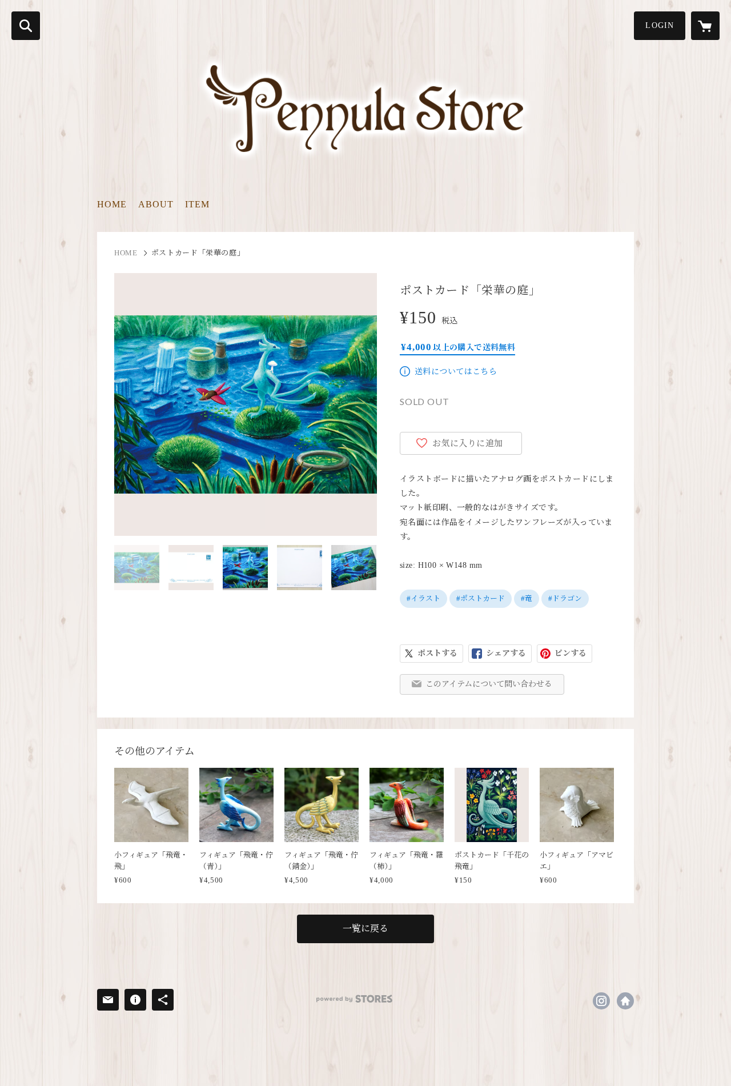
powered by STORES (354, 999)
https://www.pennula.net (625, 1000)
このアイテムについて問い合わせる (488, 684)
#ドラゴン (565, 598)
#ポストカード (480, 598)
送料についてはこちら (456, 371)
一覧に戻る (365, 928)
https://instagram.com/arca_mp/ (601, 1000)
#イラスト (423, 598)
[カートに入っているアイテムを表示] (705, 25)
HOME (112, 204)
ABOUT (156, 204)
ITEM (197, 204)
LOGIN (659, 25)
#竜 (526, 598)
